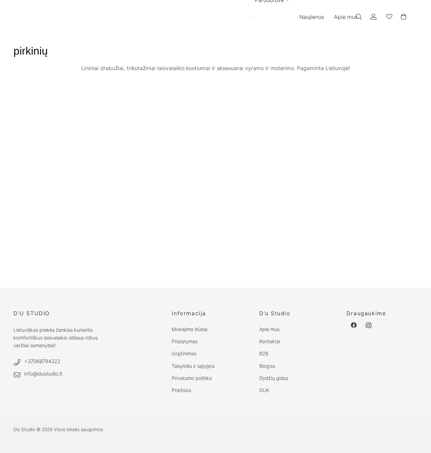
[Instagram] (368, 325)
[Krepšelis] (403, 17)
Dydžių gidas (273, 378)
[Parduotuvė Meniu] (252, 17)
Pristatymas (185, 341)
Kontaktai (269, 341)
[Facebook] (353, 325)
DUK (264, 390)
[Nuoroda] (374, 16)
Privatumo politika (192, 378)
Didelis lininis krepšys (36, 265)
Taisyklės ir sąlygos (193, 366)
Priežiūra (181, 390)
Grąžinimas (184, 353)
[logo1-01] (185, 16)
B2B (263, 353)
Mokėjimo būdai (189, 329)
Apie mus (269, 329)
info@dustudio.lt (43, 373)
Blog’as (267, 366)
